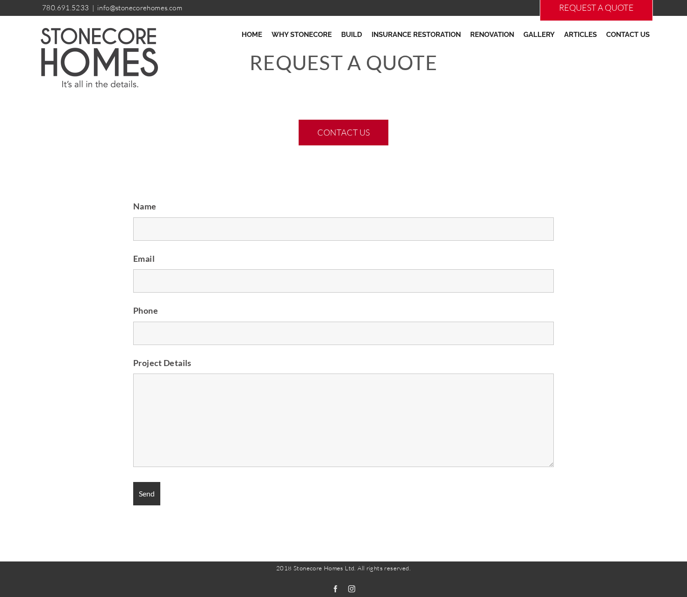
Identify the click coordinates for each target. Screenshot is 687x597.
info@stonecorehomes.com (139, 7)
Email (144, 258)
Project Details (162, 363)
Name (145, 206)
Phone (145, 310)
